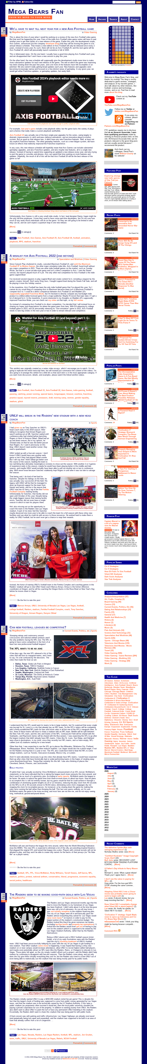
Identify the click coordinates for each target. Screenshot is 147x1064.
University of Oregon (19, 613)
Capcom (125, 689)
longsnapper (59, 394)
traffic (17, 1038)
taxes (12, 1038)
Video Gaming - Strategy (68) (117, 661)
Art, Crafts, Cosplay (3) (114, 599)
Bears (135, 685)
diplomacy (109, 720)
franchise (36, 242)
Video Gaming (90, 32)
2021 (107, 804)
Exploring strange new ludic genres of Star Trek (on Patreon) (112, 179)
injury (115, 741)
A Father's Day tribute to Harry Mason (121, 868)
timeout (69, 394)
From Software (126, 732)
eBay (107, 725)
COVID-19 (130, 713)
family (134, 727)
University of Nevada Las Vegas (52, 606)
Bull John (109, 860)
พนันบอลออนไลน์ (112, 922)
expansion (115, 727)
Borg (119, 689)
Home (91, 19)
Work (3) (108, 663)
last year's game (28, 129)
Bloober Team (119, 687)
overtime (78, 394)
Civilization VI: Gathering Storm (120, 705)
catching (21, 394)
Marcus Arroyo (24, 606)
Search (113, 19)
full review (78, 300)
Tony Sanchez (77, 609)
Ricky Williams (56, 873)
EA (120, 722)
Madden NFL (110, 748)
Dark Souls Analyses (114, 577)
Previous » (62, 1051)
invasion (122, 741)
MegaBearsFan (18, 32)
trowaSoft (128, 65)
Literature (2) (110, 625)
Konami (113, 746)
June (109, 778)
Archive (102, 19)
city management (125, 694)
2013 (107, 825)
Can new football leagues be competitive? (38, 627)
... (132, 200)
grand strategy (117, 736)
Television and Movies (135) (117, 643)
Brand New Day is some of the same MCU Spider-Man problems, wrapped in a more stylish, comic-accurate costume (121, 265)
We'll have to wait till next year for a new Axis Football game (52, 29)
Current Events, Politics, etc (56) (119, 607)
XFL (27, 873)
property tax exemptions (83, 924)
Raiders (28, 609)
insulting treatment (68, 941)
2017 (107, 815)
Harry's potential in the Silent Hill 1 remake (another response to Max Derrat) (126, 283)
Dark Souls (133, 715)
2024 (107, 796)
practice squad (16, 398)
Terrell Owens (70, 873)
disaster (117, 720)
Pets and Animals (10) (114, 630)
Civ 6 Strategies (111, 566)
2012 (107, 827)
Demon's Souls (118, 718)
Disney (125, 720)
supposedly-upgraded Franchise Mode (27, 294)
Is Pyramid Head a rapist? (126, 412)
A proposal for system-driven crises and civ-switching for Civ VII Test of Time (128, 341)
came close (43, 946)
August (110, 773)
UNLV (34, 606)
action (117, 681)
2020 (107, 807)
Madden (131, 746)
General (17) (110, 615)
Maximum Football (112, 752)
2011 (106, 830)
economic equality (87, 877)
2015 (107, 820)
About (124, 19)
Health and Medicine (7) (115, 617)
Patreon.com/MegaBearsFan (117, 126)
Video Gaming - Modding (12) (118, 658)
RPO (21, 242)
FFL (32, 873)
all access (123, 683)
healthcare (27, 880)
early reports (63, 776)
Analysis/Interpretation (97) (116, 597)
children (129, 692)
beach (129, 685)
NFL (90, 873)
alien (116, 683)
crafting (108, 716)
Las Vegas (71, 606)
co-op (107, 713)
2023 (107, 799)
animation (85, 238)
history (116, 739)
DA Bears (123, 716)
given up (18, 428)
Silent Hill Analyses (113, 574)
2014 (107, 822)
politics (21, 877)
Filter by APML (14, 2)
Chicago (108, 692)
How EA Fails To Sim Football (118, 571)
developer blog (52, 44)
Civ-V (129, 707)
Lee (106, 898)
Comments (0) (90, 246)
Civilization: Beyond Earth (115, 707)
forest (107, 732)
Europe (107, 727)
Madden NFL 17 (123, 748)
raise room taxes (54, 918)
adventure (109, 683)
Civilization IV (110, 698)
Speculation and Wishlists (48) (118, 635)
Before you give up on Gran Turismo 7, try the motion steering (127, 491)
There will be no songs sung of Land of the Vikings (127, 243)
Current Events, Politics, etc (77, 631)
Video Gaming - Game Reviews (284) (121, 656)
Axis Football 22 (53, 390)
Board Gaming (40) (113, 602)
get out (79, 926)
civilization (128, 696)
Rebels (60, 1038)
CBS (131, 689)
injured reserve (30, 398)
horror (123, 738)
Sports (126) (110, 638)
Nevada (31, 1035)
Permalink (77, 246)
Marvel (107, 750)
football (76, 238)
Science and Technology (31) (117, 633)
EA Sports (128, 722)
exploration (125, 727)
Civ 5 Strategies (111, 569)
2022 (107, 802)
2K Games (109, 681)
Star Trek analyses (113, 579)
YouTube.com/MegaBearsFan (117, 105)
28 (114, 422)
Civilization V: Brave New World (117, 701)
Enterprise (128, 725)
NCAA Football (70, 1038)
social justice (15, 880)
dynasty (114, 722)
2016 (107, 817)
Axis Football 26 (65, 238)
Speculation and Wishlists (71, 259)
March (110, 786)
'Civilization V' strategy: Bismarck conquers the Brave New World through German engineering (127, 434)
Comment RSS (111, 931)
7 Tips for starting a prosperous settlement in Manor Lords (127, 472)
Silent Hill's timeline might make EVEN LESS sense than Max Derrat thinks (128, 302)
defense (108, 718)
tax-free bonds (61, 924)
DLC (131, 720)
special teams (47, 394)
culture (115, 716)
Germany (122, 734)
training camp (60, 398)
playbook (14, 242)
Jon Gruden (87, 1035)
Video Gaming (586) (113, 653)
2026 (111, 781)
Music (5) (109, 628)
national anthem (40, 877)
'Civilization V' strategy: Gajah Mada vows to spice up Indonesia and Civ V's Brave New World (121, 917)
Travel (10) (109, 650)
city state (118, 696)
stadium (27, 242)
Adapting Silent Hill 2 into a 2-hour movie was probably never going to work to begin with (120, 894)
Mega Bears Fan (36, 11)
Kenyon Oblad (50, 613)
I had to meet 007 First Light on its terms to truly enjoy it (128, 320)
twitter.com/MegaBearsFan (126, 111)
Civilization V (123, 698)
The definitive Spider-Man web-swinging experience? (118, 848)
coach (67, 609)
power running (33, 394)
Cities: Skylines (111, 694)
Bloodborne (130, 687)
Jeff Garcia (82, 873)
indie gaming (79, 390)
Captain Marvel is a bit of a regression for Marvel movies (112, 524)
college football (16, 609)
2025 (107, 794)
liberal (63, 877)
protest (29, 877)
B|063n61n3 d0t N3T (70, 1059)
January (110, 791)
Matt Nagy (128, 750)
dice (127, 718)
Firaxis (120, 730)
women (70, 398)
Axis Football (23, 238)
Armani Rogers (35, 613)
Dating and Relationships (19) (118, 609)
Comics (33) (110, 604)
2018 (107, 812)
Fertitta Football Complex (52, 609)
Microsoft (133, 752)
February (111, 789)
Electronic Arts (116, 725)
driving (107, 722)
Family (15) (109, 612)
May (109, 781)
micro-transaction (112, 754)
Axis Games (35, 238)
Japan (117, 744)
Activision (125, 681)
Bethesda (108, 687)
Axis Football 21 (37, 390)
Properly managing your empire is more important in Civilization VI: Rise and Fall (127, 453)
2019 (107, 809)
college (121, 709)
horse (130, 739)
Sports (94, 423)
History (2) (109, 620)
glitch (20, 401)
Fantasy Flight (110, 730)
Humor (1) (109, 622)
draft (51, 398)
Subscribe (28, 2)
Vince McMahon (42, 873)
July (109, 776)
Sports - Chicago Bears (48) (117, 640)
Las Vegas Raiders (51, 1035)
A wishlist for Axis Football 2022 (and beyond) (42, 255)
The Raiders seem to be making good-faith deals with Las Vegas (52, 894)
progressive (73, 877)
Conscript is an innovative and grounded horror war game (127, 224)
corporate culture (118, 713)
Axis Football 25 (49, 238)
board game (110, 689)
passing (13, 394)
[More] (12, 227)
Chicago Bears (118, 691)
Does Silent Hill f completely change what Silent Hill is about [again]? (121, 905)
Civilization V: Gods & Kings (116, 703)
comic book (130, 711)
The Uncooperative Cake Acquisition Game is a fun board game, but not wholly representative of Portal (128, 377)
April (109, 784)
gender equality (82, 398)
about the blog (115, 92)
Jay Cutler (125, 744)
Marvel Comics (117, 750)
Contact (135, 19)
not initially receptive (60, 911)
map (132, 748)
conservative (54, 877)
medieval (124, 752)
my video (52, 300)
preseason (43, 398)
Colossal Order (118, 711)
